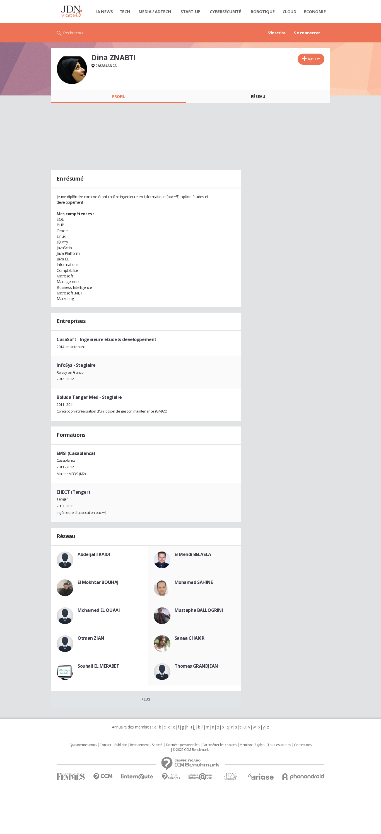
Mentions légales (252, 745)
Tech (125, 11)
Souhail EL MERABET (98, 666)
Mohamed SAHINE (194, 582)
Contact (105, 745)
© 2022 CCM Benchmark (191, 750)
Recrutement (139, 745)
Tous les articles (279, 745)
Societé (157, 745)
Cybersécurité (225, 11)
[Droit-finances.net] (171, 776)
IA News (104, 11)
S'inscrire (276, 32)
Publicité (120, 745)
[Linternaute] (137, 776)
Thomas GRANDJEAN (196, 666)
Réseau (258, 96)
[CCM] (102, 776)
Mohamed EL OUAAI (99, 610)
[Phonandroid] (303, 776)
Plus (145, 699)
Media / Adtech (155, 11)
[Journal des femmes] (71, 776)
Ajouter (314, 58)
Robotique (262, 11)
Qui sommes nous (83, 745)
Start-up (190, 11)
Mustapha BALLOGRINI (199, 610)
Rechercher (73, 32)
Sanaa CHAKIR (189, 638)
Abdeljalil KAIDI (94, 554)
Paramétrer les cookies (219, 745)
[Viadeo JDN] (230, 776)
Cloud (289, 11)
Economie (315, 11)
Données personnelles (182, 745)
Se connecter (307, 32)
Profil (118, 96)
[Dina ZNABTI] (72, 69)
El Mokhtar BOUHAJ (98, 582)
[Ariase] (261, 776)
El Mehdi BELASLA (193, 554)
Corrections (302, 745)
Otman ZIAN (91, 638)
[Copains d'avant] (201, 776)
